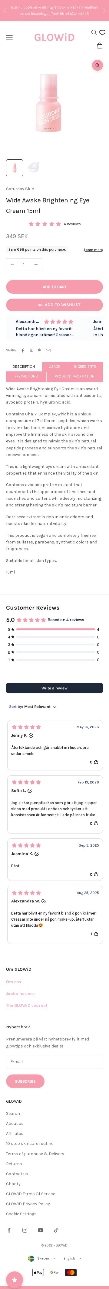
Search (13, 1113)
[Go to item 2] (33, 167)
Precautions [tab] (26, 376)
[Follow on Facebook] (9, 1230)
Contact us (17, 1173)
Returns (14, 1163)
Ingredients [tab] (85, 366)
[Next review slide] (98, 328)
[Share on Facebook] (22, 350)
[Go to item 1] (14, 167)
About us (15, 1123)
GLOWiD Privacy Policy (28, 1203)
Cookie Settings (21, 1213)
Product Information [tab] (74, 376)
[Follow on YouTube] (41, 1230)
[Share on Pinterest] (39, 350)
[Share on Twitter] (31, 350)
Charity (13, 1183)
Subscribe (25, 1081)
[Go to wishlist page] (102, 32)
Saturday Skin (20, 188)
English (69, 1258)
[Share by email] (48, 350)
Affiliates (14, 1133)
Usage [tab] (54, 366)
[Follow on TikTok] (56, 1230)
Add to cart (55, 287)
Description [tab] (24, 366)
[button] (55, 745)
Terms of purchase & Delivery (35, 1153)
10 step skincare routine (29, 1143)
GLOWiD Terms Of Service (30, 1193)
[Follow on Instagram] (25, 1230)
